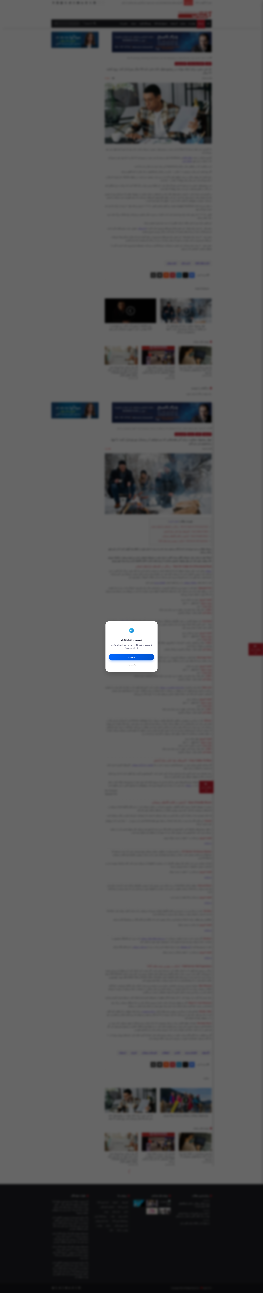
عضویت (131, 657)
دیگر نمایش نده (131, 665)
